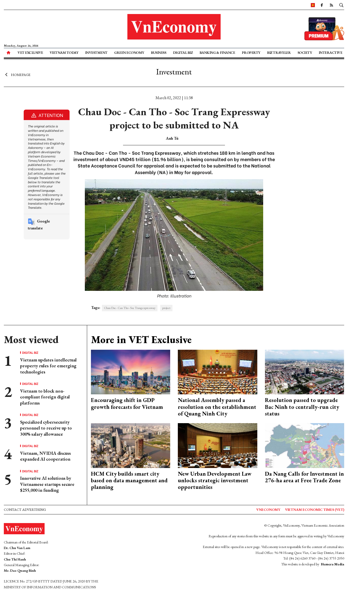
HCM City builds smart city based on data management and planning (129, 480)
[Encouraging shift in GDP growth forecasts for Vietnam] (130, 371)
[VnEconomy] (313, 5)
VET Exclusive (30, 52)
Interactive (330, 52)
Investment (96, 52)
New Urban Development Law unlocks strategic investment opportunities (214, 480)
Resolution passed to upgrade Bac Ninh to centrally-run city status (302, 406)
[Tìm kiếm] (341, 5)
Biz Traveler (279, 52)
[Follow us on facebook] (322, 5)
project (166, 308)
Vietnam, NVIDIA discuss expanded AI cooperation (45, 456)
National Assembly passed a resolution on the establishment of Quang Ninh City (217, 406)
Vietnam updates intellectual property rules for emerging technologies (48, 366)
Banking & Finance (217, 52)
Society (305, 52)
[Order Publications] (324, 28)
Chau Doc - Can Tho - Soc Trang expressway (129, 308)
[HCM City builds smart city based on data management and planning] (130, 445)
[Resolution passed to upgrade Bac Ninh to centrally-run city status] (304, 371)
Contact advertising (25, 509)
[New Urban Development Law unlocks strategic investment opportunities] (217, 445)
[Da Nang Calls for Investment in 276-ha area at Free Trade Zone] (304, 445)
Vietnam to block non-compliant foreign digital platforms (45, 397)
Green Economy (129, 52)
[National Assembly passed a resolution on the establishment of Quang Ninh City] (217, 371)
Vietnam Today (64, 52)
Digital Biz (183, 52)
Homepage (21, 74)
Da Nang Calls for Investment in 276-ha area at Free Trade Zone (304, 477)
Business (158, 52)
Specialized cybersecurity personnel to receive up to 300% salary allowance (46, 428)
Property (251, 52)
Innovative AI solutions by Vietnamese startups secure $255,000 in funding (47, 484)
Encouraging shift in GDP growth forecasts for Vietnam (127, 403)
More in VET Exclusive (141, 339)
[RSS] (331, 5)
